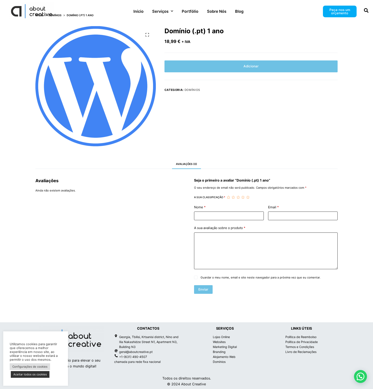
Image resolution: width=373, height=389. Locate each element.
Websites (219, 342)
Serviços (160, 11)
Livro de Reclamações (300, 352)
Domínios (192, 90)
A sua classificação (209, 197)
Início (138, 11)
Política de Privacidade (301, 342)
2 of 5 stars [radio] (233, 197)
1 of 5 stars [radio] (228, 197)
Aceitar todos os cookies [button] (30, 374)
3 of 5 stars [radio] (238, 197)
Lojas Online (221, 337)
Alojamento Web (224, 357)
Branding (219, 352)
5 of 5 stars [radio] (247, 197)
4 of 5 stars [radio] (242, 197)
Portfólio (190, 11)
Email (273, 207)
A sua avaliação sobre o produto (219, 228)
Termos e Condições (299, 347)
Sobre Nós (216, 11)
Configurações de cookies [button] (29, 366)
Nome (200, 207)
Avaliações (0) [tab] (186, 164)
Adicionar (251, 66)
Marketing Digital (225, 347)
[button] (360, 376)
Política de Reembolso (300, 337)
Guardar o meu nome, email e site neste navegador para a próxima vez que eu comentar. (261, 277)
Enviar (203, 289)
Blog (239, 11)
